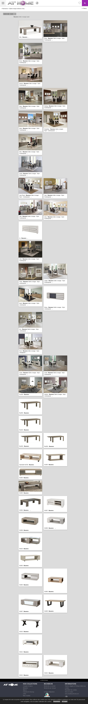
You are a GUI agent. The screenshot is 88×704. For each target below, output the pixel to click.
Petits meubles (26, 696)
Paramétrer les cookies (71, 690)
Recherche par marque (50, 688)
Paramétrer (56, 701)
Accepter (64, 701)
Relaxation (25, 688)
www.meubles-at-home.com (72, 694)
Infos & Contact (69, 692)
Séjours (25, 690)
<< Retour (84, 8)
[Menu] (3, 3)
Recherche (5, 8)
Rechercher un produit (49, 686)
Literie (24, 694)
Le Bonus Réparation (49, 692)
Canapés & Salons (28, 686)
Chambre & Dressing (28, 692)
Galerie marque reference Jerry (16, 8)
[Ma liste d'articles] (79, 3)
